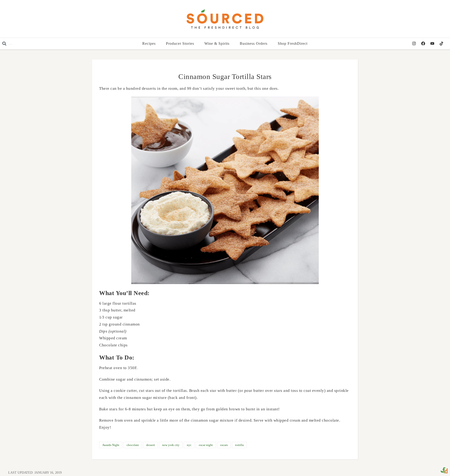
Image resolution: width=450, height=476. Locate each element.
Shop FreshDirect (293, 43)
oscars (224, 445)
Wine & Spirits (217, 43)
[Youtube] (432, 44)
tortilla (239, 445)
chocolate (133, 445)
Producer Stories (180, 43)
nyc (189, 445)
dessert (150, 445)
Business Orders (254, 43)
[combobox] (33, 43)
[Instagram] (414, 44)
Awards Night (110, 445)
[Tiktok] (441, 44)
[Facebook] (423, 44)
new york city (171, 445)
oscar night (206, 445)
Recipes (149, 43)
